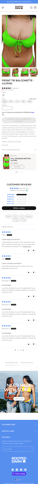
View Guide (19, 399)
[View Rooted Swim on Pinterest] (25, 469)
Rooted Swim (11, 483)
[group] (19, 2)
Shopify (32, 483)
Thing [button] (23, 220)
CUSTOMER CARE (8, 424)
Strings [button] (15, 220)
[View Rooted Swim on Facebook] (21, 469)
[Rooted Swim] (19, 7)
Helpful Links (8, 431)
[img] (6, 232)
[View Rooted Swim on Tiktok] (16, 469)
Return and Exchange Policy (11, 150)
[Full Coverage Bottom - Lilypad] (6, 162)
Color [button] (15, 216)
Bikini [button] (8, 216)
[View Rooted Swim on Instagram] (12, 469)
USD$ (19, 480)
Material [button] (28, 216)
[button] (31, 7)
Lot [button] (22, 216)
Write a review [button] (19, 208)
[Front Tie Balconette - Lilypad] (6, 72)
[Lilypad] (3, 95)
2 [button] (18, 350)
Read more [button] (27, 246)
